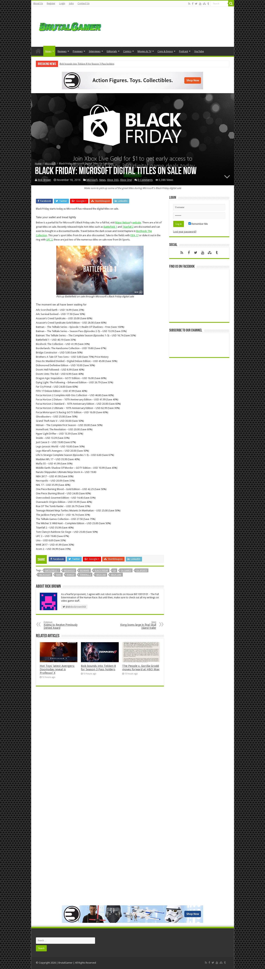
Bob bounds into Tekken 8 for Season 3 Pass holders (87, 63)
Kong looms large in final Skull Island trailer (138, 625)
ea (114, 570)
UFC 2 (49, 239)
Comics (127, 51)
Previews (78, 51)
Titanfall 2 (127, 226)
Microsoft (50, 163)
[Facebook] (192, 3)
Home (38, 51)
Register (51, 3)
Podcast (183, 51)
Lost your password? (185, 231)
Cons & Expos (165, 51)
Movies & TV (144, 51)
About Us (38, 3)
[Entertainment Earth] (132, 80)
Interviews (94, 51)
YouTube (199, 51)
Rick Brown (44, 179)
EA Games (126, 570)
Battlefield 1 (110, 226)
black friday (101, 570)
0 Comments (145, 179)
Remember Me (199, 223)
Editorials (112, 51)
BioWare (84, 570)
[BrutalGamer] (70, 26)
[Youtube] (200, 3)
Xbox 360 (113, 179)
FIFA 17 (134, 235)
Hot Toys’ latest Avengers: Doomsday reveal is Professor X (57, 669)
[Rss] (189, 3)
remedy (70, 574)
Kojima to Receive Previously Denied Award (61, 625)
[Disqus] (100, 745)
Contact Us (83, 3)
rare (58, 574)
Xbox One (126, 179)
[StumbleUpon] (204, 3)
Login (62, 3)
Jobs (71, 3)
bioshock (69, 570)
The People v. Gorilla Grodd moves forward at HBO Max (140, 667)
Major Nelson (122, 222)
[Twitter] (196, 3)
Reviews (62, 51)
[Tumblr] (208, 3)
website (136, 222)
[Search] (231, 3)
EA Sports (141, 570)
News (48, 51)
